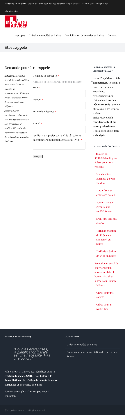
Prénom (38, 99)
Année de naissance (44, 111)
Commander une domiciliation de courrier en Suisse (92, 354)
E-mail (37, 123)
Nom (36, 87)
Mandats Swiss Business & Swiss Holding (105, 179)
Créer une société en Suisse (82, 344)
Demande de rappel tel (46, 75)
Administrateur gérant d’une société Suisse (104, 207)
